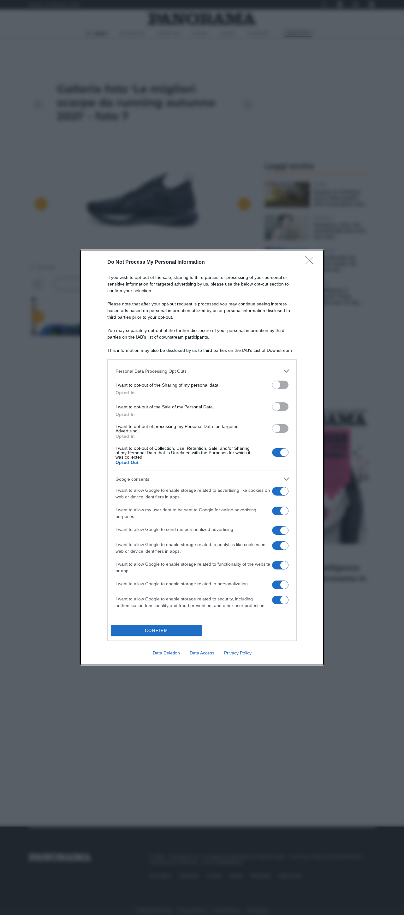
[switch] (280, 385)
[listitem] (202, 371)
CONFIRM (156, 630)
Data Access (202, 652)
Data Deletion (166, 652)
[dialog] (202, 457)
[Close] (311, 262)
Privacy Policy (238, 652)
